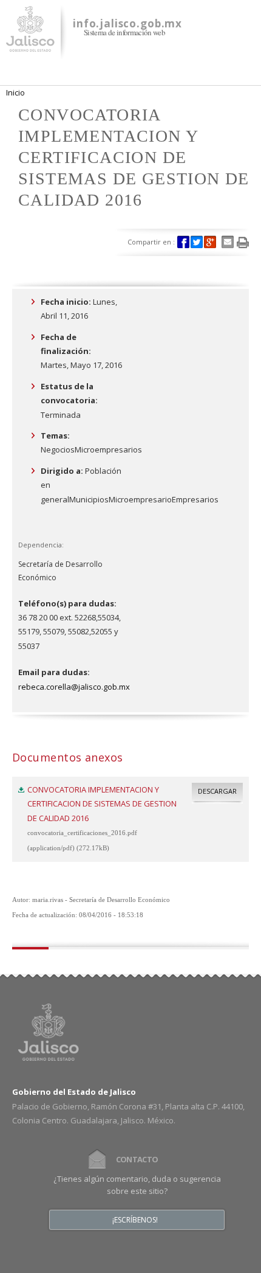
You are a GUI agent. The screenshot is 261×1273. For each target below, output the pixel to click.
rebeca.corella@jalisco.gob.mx (74, 686)
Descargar (217, 791)
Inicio (15, 92)
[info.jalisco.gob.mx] (30, 44)
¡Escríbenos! (135, 1220)
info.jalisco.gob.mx (127, 23)
